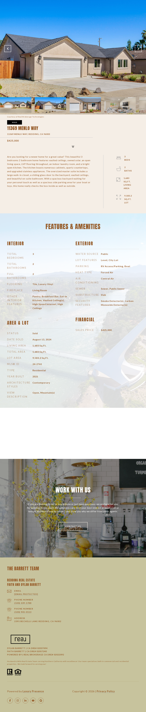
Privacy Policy (106, 691)
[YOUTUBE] (33, 700)
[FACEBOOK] (10, 700)
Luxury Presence (33, 691)
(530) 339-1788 (22, 603)
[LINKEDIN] (25, 700)
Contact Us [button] (73, 526)
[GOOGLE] (41, 700)
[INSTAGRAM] (18, 700)
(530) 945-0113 (22, 612)
